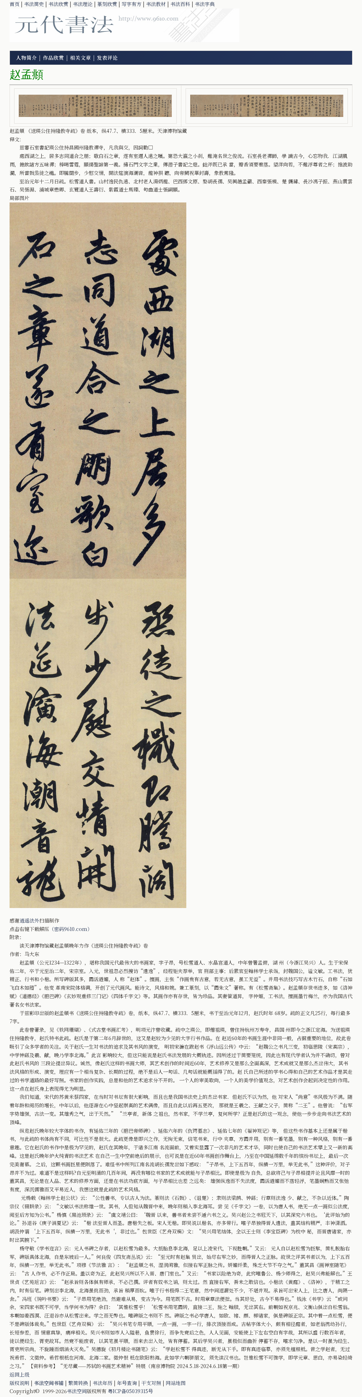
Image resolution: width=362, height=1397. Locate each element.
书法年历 (102, 1382)
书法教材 (156, 3)
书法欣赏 (58, 3)
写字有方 (131, 3)
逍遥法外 (29, 920)
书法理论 (83, 3)
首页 (14, 3)
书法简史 (34, 3)
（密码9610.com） (70, 928)
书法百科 (180, 3)
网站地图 (176, 1382)
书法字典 (205, 3)
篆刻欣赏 (107, 3)
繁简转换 (78, 1382)
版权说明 (19, 1382)
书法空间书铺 (49, 1382)
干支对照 (151, 1382)
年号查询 (127, 1382)
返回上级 (19, 1374)
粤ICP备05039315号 (130, 1391)
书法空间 (77, 1391)
